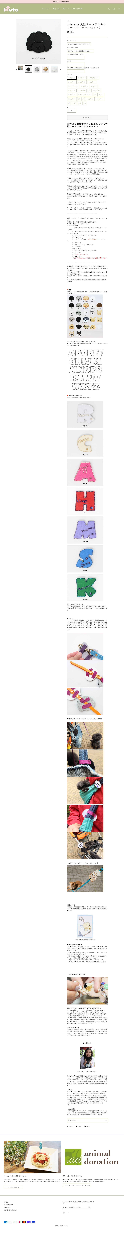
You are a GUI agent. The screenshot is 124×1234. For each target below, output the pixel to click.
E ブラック (71, 95)
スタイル (69, 74)
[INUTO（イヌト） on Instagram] (64, 1213)
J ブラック (90, 99)
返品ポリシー (7, 1207)
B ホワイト (84, 86)
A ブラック (71, 78)
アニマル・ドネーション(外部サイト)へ (77, 1185)
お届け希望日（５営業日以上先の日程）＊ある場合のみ (83, 67)
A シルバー (82, 78)
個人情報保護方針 (8, 1204)
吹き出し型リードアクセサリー (83, 194)
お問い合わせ (72, 1120)
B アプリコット (73, 86)
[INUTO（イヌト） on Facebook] (68, 1213)
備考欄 (69, 61)
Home (68, 21)
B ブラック (82, 82)
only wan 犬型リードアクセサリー (84, 140)
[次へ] (60, 69)
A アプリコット (93, 78)
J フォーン (100, 99)
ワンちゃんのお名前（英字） (75, 54)
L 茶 (74, 103)
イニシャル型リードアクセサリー (97, 202)
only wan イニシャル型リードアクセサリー (80, 142)
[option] (62, 2)
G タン (101, 95)
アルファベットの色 (73, 47)
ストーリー (46, 9)
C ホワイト (71, 90)
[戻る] (17, 69)
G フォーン (71, 99)
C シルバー (82, 90)
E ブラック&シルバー (84, 95)
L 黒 (80, 103)
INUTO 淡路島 (77, 9)
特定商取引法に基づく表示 (10, 1210)
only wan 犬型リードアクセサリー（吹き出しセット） (83, 196)
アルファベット (71, 40)
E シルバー (96, 90)
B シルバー (92, 82)
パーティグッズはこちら (13, 1187)
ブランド (65, 9)
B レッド (94, 86)
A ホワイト (71, 82)
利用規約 (6, 1202)
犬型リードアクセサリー (75, 202)
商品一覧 (56, 9)
